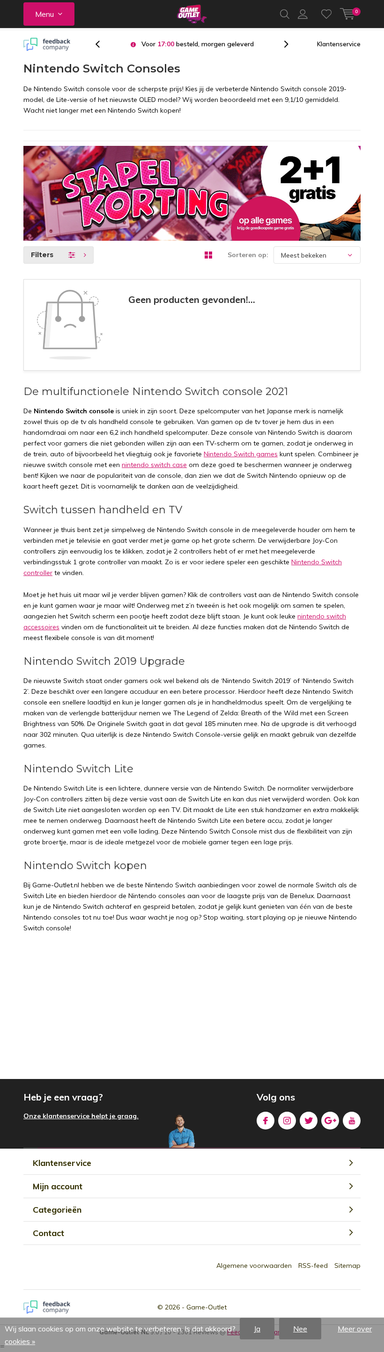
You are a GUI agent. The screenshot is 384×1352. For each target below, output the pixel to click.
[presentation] (103, 44)
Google (330, 1120)
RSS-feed (313, 1265)
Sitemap (347, 1265)
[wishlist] (326, 14)
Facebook (265, 1120)
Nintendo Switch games (241, 454)
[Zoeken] (284, 14)
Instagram (287, 1120)
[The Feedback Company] (46, 44)
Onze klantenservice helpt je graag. (81, 1116)
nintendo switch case (154, 464)
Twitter (309, 1120)
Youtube (352, 1120)
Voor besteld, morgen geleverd (197, 44)
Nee (300, 1328)
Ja (257, 1328)
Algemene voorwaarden (254, 1265)
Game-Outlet (206, 1307)
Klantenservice (339, 44)
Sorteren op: (248, 255)
